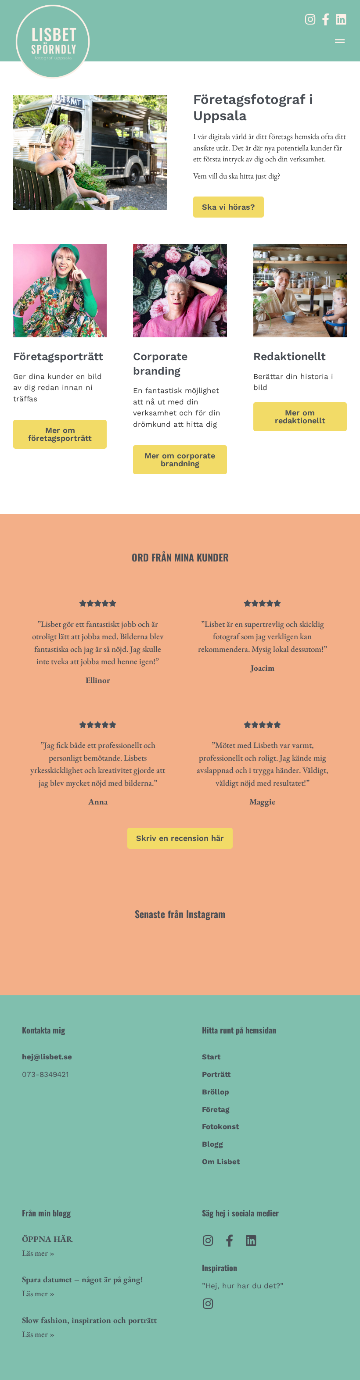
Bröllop (215, 1091)
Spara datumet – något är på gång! (82, 1279)
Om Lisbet (221, 1161)
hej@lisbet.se (47, 1056)
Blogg (212, 1144)
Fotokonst (220, 1126)
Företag (216, 1109)
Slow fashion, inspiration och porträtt (89, 1320)
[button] (339, 41)
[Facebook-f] (325, 19)
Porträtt (216, 1074)
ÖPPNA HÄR (47, 1238)
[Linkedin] (341, 19)
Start (211, 1056)
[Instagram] (310, 19)
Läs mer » (38, 1253)
